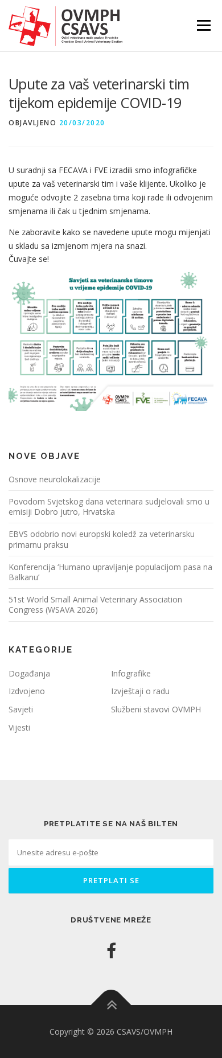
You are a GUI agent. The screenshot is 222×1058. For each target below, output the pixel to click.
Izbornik (203, 25)
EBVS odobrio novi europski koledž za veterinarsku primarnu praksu (102, 538)
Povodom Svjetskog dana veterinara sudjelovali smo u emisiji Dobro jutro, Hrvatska (109, 506)
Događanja (29, 673)
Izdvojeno (27, 691)
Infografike (131, 673)
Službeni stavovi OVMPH (156, 709)
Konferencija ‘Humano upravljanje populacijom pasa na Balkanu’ (110, 572)
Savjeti (21, 709)
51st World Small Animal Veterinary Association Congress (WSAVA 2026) (95, 604)
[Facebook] (111, 950)
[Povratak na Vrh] (111, 1005)
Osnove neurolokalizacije (55, 479)
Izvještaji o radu (140, 691)
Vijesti (19, 727)
